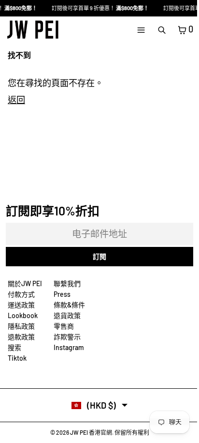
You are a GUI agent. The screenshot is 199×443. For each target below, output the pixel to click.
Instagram (69, 347)
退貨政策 (67, 315)
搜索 (14, 347)
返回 (16, 99)
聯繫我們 (67, 283)
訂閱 (99, 256)
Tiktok (17, 358)
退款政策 (21, 337)
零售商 (64, 326)
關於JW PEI (25, 283)
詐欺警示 (67, 337)
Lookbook (23, 315)
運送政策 (21, 305)
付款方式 (21, 294)
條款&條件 (69, 305)
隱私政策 (21, 326)
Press (62, 294)
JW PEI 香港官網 (91, 432)
